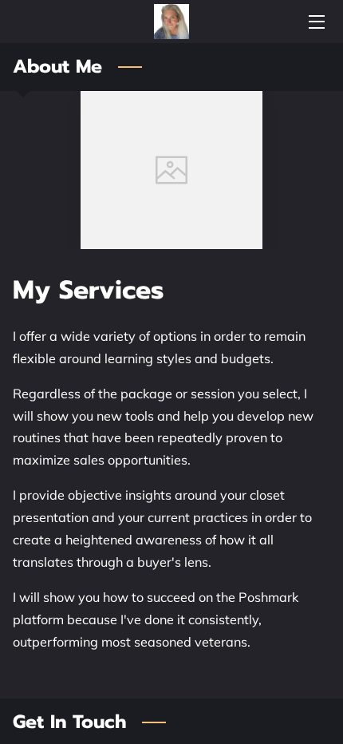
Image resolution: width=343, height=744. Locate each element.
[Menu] (315, 22)
